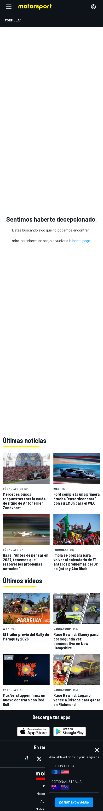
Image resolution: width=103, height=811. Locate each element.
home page (81, 240)
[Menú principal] (8, 7)
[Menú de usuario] (93, 7)
